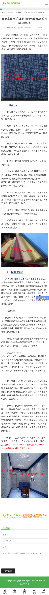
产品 (14, 593)
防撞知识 (12, 12)
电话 (24, 593)
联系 (44, 593)
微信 (34, 593)
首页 (5, 12)
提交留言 (8, 571)
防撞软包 (13, 105)
